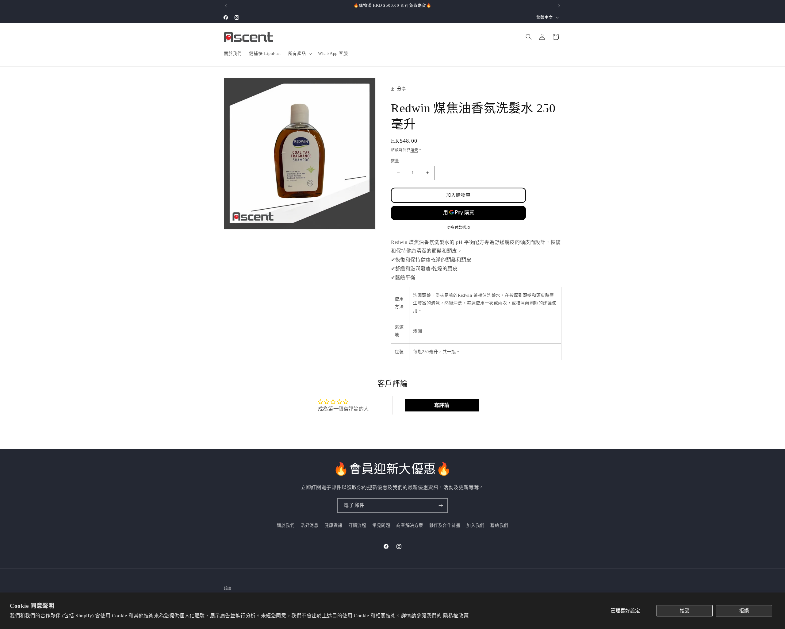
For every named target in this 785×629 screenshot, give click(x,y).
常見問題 (381, 525)
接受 (685, 610)
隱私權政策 (456, 615)
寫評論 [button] (442, 405)
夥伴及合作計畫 (445, 525)
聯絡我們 (499, 525)
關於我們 (285, 525)
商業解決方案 (409, 525)
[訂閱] (440, 505)
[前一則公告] (226, 6)
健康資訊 (333, 525)
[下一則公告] (559, 6)
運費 (414, 150)
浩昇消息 (309, 525)
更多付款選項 (458, 228)
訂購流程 (357, 525)
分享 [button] (401, 89)
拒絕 (744, 610)
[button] (299, 53)
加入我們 (475, 525)
